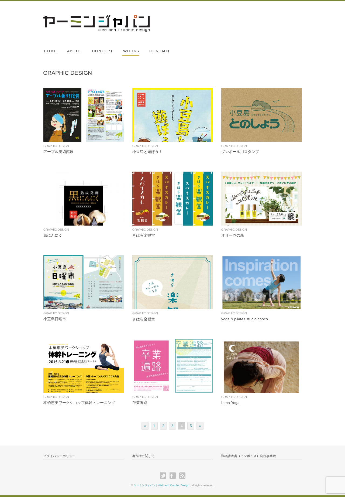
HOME (50, 51)
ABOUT (74, 51)
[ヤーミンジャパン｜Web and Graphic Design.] (97, 19)
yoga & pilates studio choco (244, 319)
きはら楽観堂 (143, 235)
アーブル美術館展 (58, 151)
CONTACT (159, 51)
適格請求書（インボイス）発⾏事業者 (248, 456)
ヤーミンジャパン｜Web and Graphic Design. (162, 485)
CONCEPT (102, 51)
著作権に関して (143, 456)
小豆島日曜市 (54, 319)
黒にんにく (52, 235)
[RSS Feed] (182, 475)
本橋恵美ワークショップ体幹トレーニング (79, 402)
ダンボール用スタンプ (240, 151)
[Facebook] (174, 475)
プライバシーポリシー (59, 456)
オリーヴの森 (232, 235)
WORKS (131, 51)
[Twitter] (164, 475)
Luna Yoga (230, 402)
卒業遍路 (139, 402)
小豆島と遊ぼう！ (147, 151)
